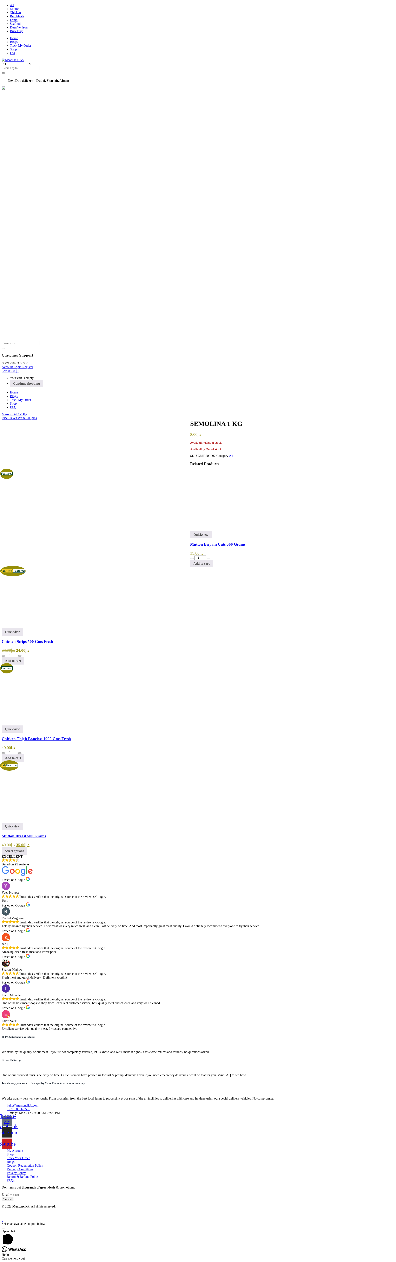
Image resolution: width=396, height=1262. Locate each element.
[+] (208, 558)
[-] (191, 558)
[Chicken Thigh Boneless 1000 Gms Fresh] (32, 723)
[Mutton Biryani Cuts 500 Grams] (220, 529)
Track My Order (20, 45)
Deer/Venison (19, 27)
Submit (7, 1199)
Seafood (15, 23)
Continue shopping (26, 383)
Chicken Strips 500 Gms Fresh (27, 641)
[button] (10, 371)
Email (7, 1194)
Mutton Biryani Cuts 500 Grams (217, 544)
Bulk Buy (16, 31)
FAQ (13, 53)
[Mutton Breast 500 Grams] (32, 820)
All (12, 5)
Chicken (15, 12)
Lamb (14, 20)
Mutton (14, 9)
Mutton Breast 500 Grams (24, 836)
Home (14, 38)
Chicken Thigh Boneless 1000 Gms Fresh (36, 739)
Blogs (14, 42)
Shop (13, 49)
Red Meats (17, 16)
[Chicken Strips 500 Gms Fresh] (220, 626)
